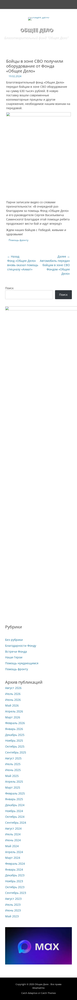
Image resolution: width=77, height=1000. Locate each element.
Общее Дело (36, 29)
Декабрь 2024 (14, 805)
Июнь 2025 (13, 770)
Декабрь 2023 (14, 875)
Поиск (9, 288)
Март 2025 (12, 787)
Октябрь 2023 (14, 887)
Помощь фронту (18, 240)
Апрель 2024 (14, 852)
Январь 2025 (14, 799)
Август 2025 (13, 758)
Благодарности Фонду (20, 646)
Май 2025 (12, 776)
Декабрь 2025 (14, 735)
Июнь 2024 (13, 840)
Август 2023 (13, 899)
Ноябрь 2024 (14, 811)
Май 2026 (12, 705)
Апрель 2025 (14, 781)
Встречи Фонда (16, 651)
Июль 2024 (13, 834)
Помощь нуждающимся (21, 663)
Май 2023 (12, 916)
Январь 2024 (14, 869)
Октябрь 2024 (14, 817)
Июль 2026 (13, 694)
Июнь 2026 (13, 700)
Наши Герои (13, 657)
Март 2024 (12, 858)
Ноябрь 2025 (14, 740)
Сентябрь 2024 (15, 822)
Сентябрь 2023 (15, 893)
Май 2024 (12, 846)
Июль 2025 (13, 764)
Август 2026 (13, 688)
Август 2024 (13, 828)
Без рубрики (14, 640)
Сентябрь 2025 (15, 752)
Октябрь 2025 (14, 746)
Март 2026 (12, 717)
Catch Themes (48, 992)
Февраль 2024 (15, 864)
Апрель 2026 (14, 711)
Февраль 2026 (15, 723)
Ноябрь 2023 (14, 881)
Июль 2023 (13, 905)
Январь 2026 (14, 729)
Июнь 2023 (13, 910)
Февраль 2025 (15, 793)
